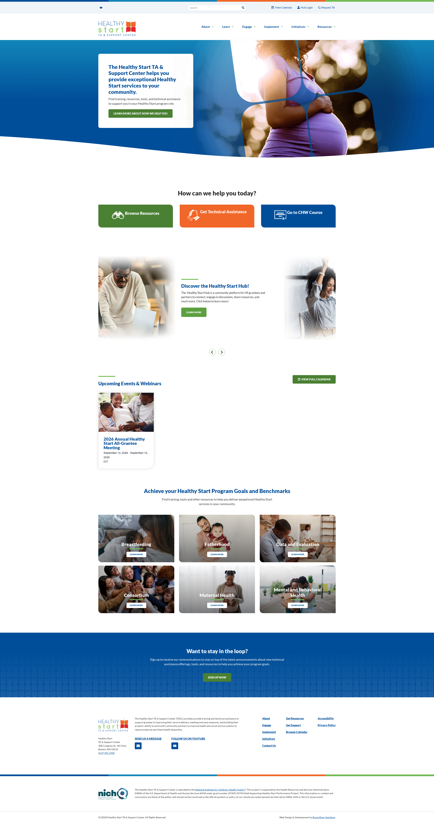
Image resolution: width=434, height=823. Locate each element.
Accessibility (326, 718)
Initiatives (298, 27)
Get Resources (295, 718)
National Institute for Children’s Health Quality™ (220, 789)
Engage (247, 27)
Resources (325, 27)
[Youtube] (101, 7)
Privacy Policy (327, 725)
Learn (226, 27)
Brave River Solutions (324, 817)
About (205, 27)
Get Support (293, 725)
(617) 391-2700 (106, 753)
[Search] (243, 7)
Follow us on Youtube (188, 738)
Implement (271, 27)
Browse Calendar (297, 732)
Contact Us (269, 745)
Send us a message (148, 738)
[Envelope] (138, 745)
